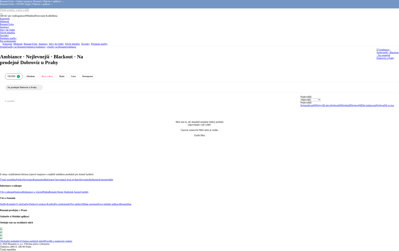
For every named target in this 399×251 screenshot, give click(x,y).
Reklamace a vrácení (32, 192)
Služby (3, 204)
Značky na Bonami (15, 47)
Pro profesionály (62, 204)
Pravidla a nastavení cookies (58, 241)
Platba (46, 192)
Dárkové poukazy (38, 204)
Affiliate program (88, 204)
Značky (25, 204)
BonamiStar (125, 204)
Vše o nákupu (7, 192)
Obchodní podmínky (10, 241)
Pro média (75, 204)
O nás (19, 204)
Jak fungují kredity (79, 192)
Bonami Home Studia (59, 192)
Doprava (18, 192)
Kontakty (11, 204)
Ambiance (40, 47)
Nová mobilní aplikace (108, 204)
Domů (3, 47)
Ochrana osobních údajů (32, 241)
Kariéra (50, 204)
